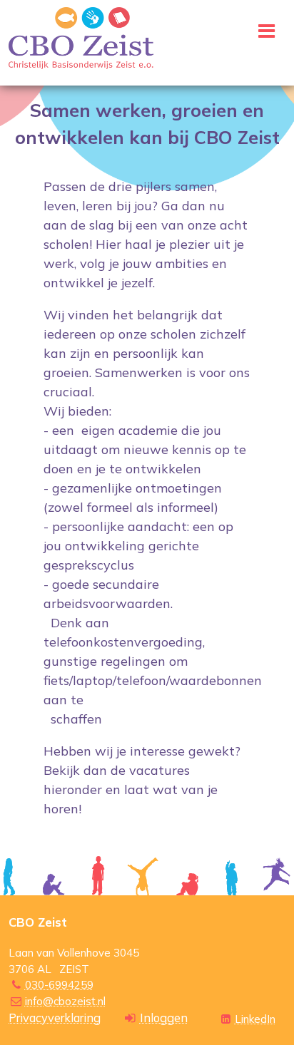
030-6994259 (59, 985)
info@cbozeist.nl (65, 1001)
